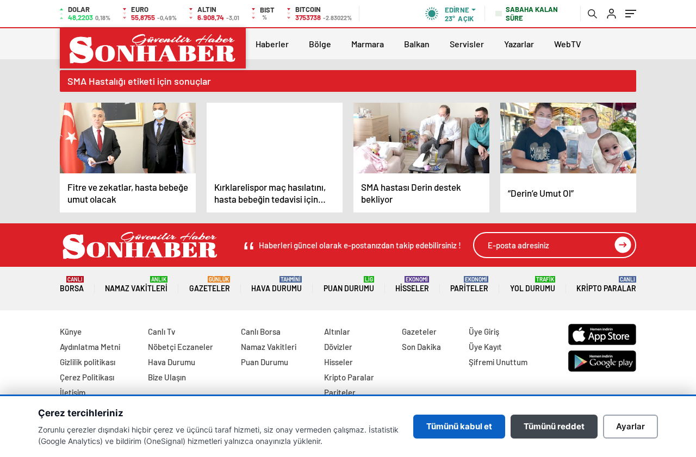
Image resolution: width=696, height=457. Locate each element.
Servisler (467, 44)
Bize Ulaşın (167, 377)
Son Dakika (421, 347)
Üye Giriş (484, 331)
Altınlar (337, 331)
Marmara (367, 44)
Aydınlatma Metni (90, 347)
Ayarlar (630, 426)
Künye (71, 331)
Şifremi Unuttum (498, 362)
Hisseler (412, 284)
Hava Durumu (276, 284)
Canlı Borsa (261, 331)
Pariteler (469, 284)
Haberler (272, 44)
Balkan (417, 44)
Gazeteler (209, 284)
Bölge (320, 44)
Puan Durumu (349, 284)
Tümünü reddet (554, 426)
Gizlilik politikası (87, 362)
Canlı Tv (161, 331)
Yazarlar (519, 44)
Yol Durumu (532, 284)
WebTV (567, 44)
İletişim (72, 392)
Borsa (72, 284)
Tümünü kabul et (459, 426)
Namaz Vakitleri (136, 284)
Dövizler (338, 347)
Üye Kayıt (485, 347)
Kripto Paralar (606, 284)
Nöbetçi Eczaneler (180, 347)
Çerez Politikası (87, 377)
